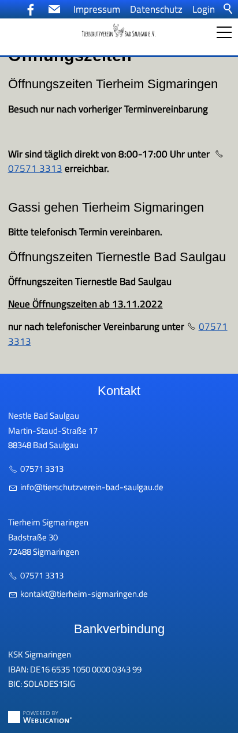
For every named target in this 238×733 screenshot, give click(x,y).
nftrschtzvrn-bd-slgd (90, 487)
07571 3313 (42, 468)
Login (203, 9)
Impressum (96, 9)
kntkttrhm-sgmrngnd (81, 593)
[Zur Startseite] (119, 30)
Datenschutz (156, 9)
